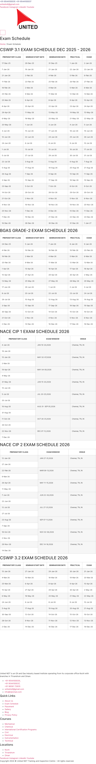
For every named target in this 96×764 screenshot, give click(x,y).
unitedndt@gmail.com (9, 4)
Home (2, 44)
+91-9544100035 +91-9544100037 (15, 1)
